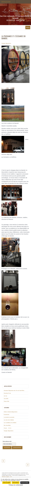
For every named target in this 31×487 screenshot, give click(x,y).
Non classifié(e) (7, 425)
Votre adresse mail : (7, 441)
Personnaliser (25, 482)
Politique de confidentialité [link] (16, 485)
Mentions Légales (5, 476)
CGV (11, 476)
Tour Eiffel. (6, 398)
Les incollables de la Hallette (10, 422)
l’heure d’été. (6, 401)
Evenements (6, 414)
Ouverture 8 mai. (7, 393)
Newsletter (6, 1)
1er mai (5, 395)
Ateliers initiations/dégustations (10, 411)
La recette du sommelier (9, 417)
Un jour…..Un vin (7, 428)
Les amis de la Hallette (9, 420)
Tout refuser (15, 482)
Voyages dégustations (6, 43)
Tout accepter (6, 482)
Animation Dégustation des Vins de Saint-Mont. (14, 390)
